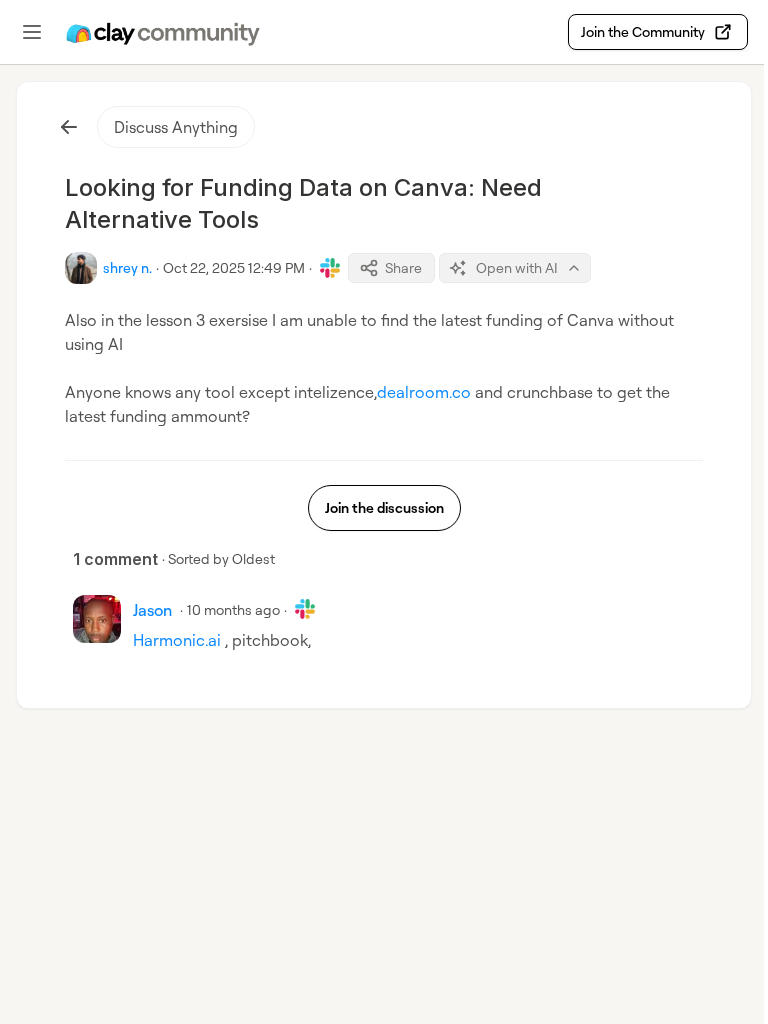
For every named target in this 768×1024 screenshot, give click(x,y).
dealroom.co (424, 392)
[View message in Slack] (330, 268)
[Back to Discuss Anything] (69, 127)
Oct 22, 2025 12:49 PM (234, 267)
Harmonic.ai (177, 640)
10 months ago (233, 609)
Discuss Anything (176, 127)
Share (403, 267)
